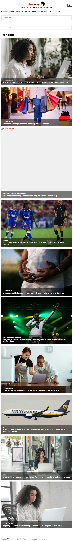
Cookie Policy (22, 539)
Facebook (34, 539)
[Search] (70, 17)
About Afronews (8, 539)
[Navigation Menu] (69, 5)
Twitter (43, 539)
